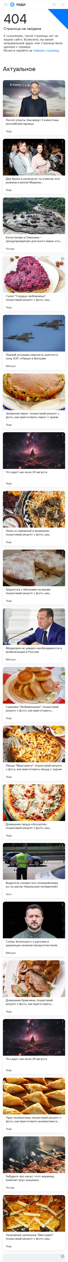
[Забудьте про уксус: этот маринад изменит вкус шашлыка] (34, 1163)
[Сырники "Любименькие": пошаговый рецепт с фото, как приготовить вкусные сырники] (34, 694)
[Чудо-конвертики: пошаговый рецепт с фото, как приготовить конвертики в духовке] (34, 1105)
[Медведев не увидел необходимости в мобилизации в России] (34, 635)
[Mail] (12, 4)
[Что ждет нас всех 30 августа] (34, 459)
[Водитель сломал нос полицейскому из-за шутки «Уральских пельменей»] (34, 870)
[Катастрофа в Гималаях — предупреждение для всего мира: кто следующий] (34, 225)
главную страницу (46, 50)
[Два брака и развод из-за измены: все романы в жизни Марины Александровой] (34, 166)
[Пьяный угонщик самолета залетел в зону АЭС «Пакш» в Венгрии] (34, 342)
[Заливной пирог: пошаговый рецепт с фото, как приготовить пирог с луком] (34, 401)
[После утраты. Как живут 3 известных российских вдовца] (34, 107)
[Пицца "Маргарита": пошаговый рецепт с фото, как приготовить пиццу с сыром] (34, 753)
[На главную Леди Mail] (20, 4)
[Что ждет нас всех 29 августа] (34, 1046)
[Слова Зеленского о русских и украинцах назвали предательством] (34, 929)
